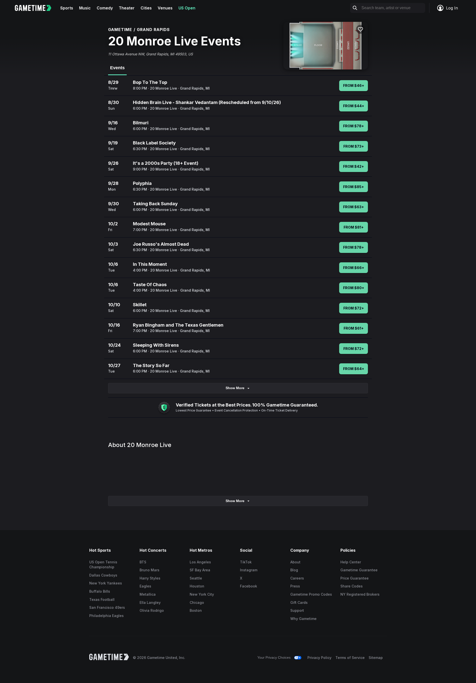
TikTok (246, 562)
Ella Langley (150, 602)
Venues (165, 7)
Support (297, 610)
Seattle (196, 578)
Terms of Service (350, 657)
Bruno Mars (149, 570)
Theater (127, 7)
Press (295, 586)
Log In (452, 7)
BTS (143, 562)
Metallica (148, 594)
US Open (186, 7)
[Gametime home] (36, 8)
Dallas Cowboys (103, 575)
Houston (197, 586)
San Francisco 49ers (107, 607)
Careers (297, 578)
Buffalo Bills (99, 591)
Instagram (248, 570)
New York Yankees (105, 583)
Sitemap (376, 657)
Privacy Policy (319, 657)
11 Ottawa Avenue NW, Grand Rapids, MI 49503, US (150, 54)
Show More (235, 388)
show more (235, 501)
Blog (294, 570)
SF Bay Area (200, 570)
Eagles (145, 586)
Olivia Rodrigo (152, 610)
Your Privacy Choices (274, 657)
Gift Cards (299, 602)
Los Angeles (200, 562)
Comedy (105, 7)
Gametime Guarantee (359, 570)
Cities (146, 7)
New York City (202, 594)
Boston (196, 610)
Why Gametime (303, 618)
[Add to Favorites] (360, 29)
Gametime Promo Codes (311, 594)
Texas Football (102, 599)
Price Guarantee (354, 578)
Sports (66, 7)
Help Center (350, 562)
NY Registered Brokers (360, 594)
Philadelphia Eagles (106, 616)
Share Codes (351, 586)
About (295, 562)
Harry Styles (150, 578)
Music (85, 7)
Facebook (248, 586)
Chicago (197, 602)
